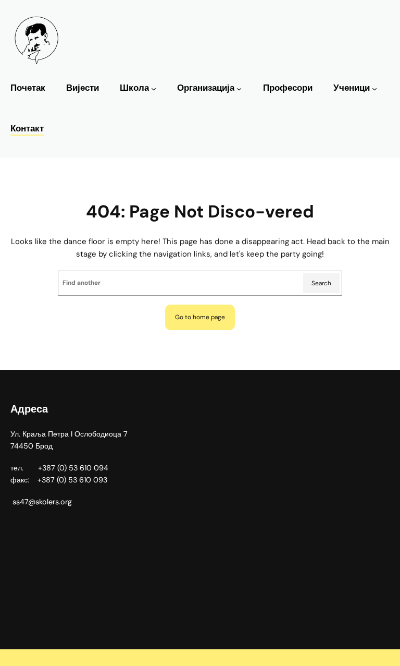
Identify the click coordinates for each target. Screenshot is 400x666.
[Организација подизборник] (239, 88)
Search (321, 283)
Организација (205, 87)
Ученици (351, 87)
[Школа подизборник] (153, 88)
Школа (134, 87)
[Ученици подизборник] (374, 88)
